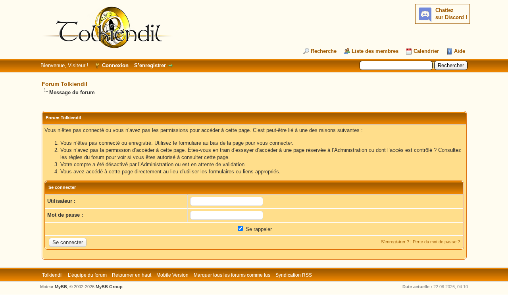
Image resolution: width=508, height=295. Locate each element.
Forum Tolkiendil (64, 84)
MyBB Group (109, 286)
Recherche (324, 51)
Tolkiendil (52, 275)
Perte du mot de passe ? (436, 241)
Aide (459, 51)
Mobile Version (172, 275)
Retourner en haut (131, 275)
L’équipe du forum (87, 275)
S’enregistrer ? (395, 241)
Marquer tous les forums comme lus (232, 275)
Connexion (115, 65)
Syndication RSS (293, 275)
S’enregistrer (150, 65)
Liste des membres (375, 51)
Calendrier (426, 51)
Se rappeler (258, 229)
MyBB (61, 286)
